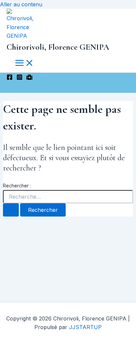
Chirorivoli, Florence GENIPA (58, 47)
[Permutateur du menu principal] (24, 63)
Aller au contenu (21, 4)
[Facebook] (10, 78)
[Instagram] (19, 78)
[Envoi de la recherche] (11, 210)
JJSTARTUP (85, 327)
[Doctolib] (29, 78)
